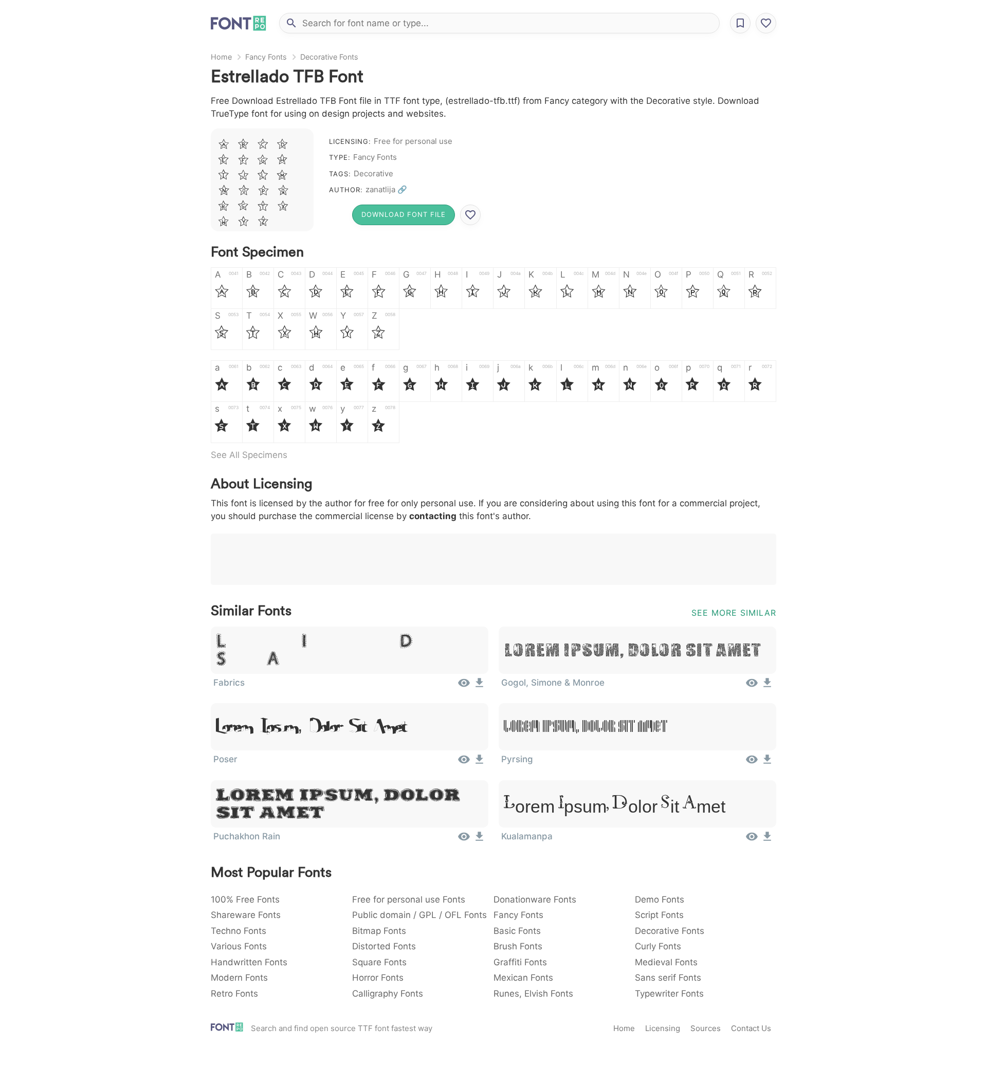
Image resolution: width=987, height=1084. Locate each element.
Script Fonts (659, 915)
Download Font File (403, 214)
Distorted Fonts (384, 946)
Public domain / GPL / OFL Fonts (419, 915)
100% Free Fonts (245, 899)
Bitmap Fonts (379, 931)
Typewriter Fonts (669, 993)
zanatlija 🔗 (386, 189)
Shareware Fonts (246, 915)
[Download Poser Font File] (479, 763)
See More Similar (733, 613)
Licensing (662, 1028)
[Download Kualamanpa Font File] (767, 840)
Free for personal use (413, 141)
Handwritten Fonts (249, 962)
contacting (432, 516)
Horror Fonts (378, 977)
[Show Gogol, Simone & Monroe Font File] (751, 686)
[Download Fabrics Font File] (479, 686)
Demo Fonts (659, 899)
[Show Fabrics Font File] (464, 686)
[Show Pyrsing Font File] (751, 763)
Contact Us (751, 1028)
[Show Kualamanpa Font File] (751, 840)
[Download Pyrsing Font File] (767, 763)
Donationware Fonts (535, 899)
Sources (705, 1028)
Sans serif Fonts (668, 977)
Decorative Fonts (329, 56)
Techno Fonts (238, 931)
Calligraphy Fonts (387, 993)
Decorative (373, 173)
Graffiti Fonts (520, 962)
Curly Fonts (658, 946)
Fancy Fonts (266, 56)
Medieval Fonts (666, 962)
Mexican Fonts (523, 977)
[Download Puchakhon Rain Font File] (479, 840)
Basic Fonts (517, 931)
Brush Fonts (518, 946)
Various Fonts (239, 946)
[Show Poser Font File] (464, 763)
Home (221, 56)
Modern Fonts (239, 977)
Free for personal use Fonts (408, 899)
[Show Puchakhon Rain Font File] (464, 840)
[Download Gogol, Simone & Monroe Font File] (767, 686)
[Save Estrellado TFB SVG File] (470, 215)
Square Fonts (379, 962)
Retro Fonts (234, 993)
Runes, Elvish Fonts (533, 993)
